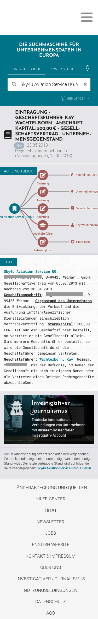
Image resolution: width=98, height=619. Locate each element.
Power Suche (61, 69)
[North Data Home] (33, 17)
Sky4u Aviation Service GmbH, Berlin (64, 468)
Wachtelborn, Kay (56, 359)
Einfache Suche (26, 69)
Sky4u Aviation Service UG (30, 271)
